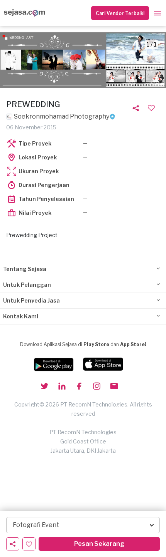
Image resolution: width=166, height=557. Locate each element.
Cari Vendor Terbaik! (120, 13)
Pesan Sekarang (99, 543)
